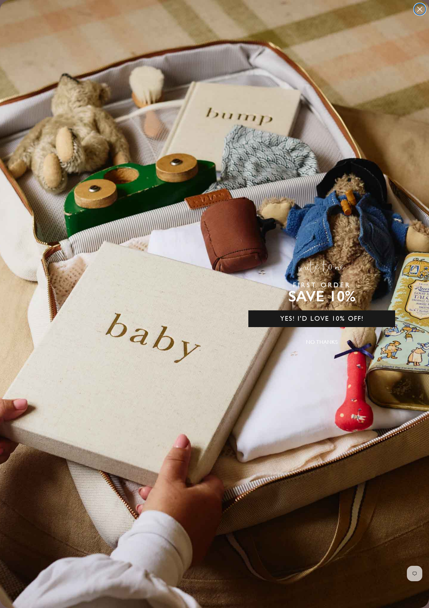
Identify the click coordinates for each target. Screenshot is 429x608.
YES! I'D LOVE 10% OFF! (322, 318)
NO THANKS (322, 342)
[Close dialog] (420, 9)
